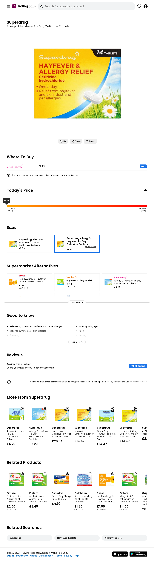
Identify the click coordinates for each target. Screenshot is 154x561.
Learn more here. (138, 381)
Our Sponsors (46, 555)
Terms (58, 555)
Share (78, 141)
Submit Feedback (17, 555)
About (33, 555)
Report (92, 141)
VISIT (143, 166)
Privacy (68, 555)
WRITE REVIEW (138, 366)
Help (76, 555)
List (65, 141)
